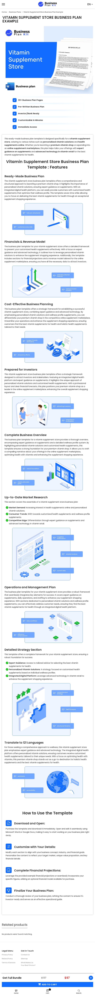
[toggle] (90, 977)
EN (89, 4)
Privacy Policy (7, 954)
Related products (14, 925)
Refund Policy (7, 958)
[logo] (47, 4)
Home (4, 12)
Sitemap (24, 958)
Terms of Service (8, 962)
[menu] (16, 4)
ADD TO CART (49, 984)
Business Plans (15, 12)
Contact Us (25, 954)
